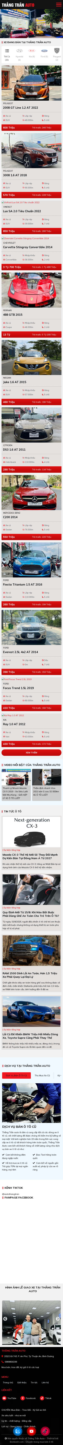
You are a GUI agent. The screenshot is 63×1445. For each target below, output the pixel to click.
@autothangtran (10, 1194)
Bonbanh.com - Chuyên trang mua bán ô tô (31, 1441)
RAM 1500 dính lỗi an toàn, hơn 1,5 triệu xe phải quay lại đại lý (30, 975)
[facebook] (22, 1398)
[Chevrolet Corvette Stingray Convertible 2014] (31, 238)
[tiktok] (42, 1398)
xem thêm (31, 752)
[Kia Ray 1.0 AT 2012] (31, 715)
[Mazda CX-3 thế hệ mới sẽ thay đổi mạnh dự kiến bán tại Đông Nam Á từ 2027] (31, 832)
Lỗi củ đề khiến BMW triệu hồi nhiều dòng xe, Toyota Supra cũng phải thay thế (30, 1035)
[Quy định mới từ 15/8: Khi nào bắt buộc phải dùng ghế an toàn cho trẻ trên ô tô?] (31, 889)
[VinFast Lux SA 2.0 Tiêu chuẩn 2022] (31, 202)
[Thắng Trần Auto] (18, 5)
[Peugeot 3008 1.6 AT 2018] (31, 150)
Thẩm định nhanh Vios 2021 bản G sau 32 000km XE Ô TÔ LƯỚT (46, 791)
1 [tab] (29, 33)
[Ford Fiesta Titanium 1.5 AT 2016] (31, 559)
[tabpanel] (31, 19)
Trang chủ (8, 1382)
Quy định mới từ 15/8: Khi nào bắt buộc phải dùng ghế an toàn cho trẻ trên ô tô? (31, 914)
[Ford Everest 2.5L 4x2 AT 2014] (31, 627)
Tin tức (34, 1382)
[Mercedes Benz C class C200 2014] (31, 492)
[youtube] (4, 1398)
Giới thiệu (21, 1382)
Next (58, 1319)
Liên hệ (45, 1382)
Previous (5, 1319)
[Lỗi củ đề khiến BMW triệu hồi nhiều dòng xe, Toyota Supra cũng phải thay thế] (31, 1011)
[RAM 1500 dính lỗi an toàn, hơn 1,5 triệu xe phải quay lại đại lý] (31, 950)
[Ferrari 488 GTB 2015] (31, 290)
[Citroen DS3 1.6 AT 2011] (31, 425)
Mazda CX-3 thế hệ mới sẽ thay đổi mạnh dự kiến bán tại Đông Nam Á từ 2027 (30, 856)
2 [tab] (33, 33)
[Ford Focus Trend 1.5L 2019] (31, 679)
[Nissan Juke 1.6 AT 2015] (31, 357)
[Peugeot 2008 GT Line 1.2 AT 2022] (31, 83)
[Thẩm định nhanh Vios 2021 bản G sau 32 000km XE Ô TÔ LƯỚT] (46, 776)
